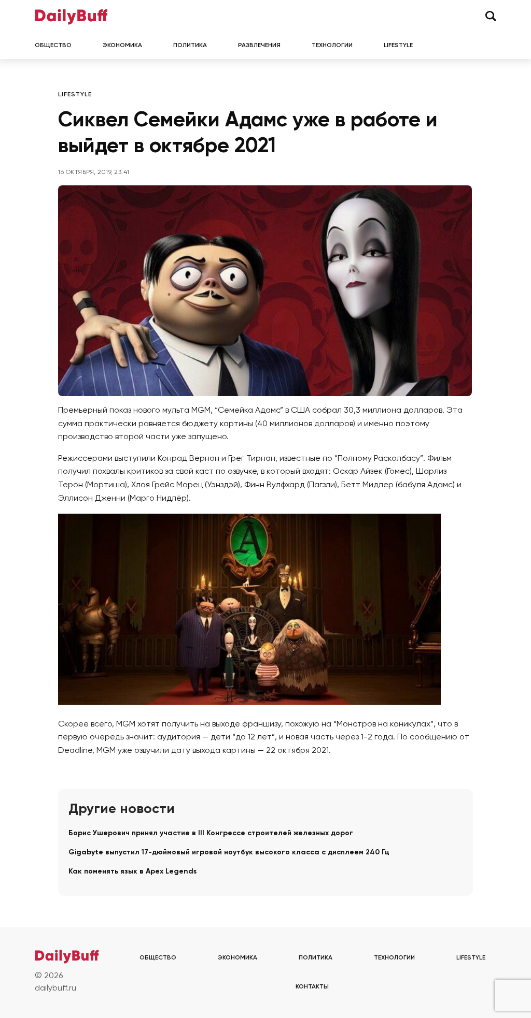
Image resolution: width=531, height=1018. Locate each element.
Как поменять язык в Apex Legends (132, 871)
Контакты (312, 987)
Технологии (332, 45)
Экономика (122, 45)
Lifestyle (398, 45)
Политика (190, 45)
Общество (53, 45)
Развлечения (259, 45)
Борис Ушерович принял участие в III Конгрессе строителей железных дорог (210, 833)
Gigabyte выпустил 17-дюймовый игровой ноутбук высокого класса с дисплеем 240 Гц (228, 852)
